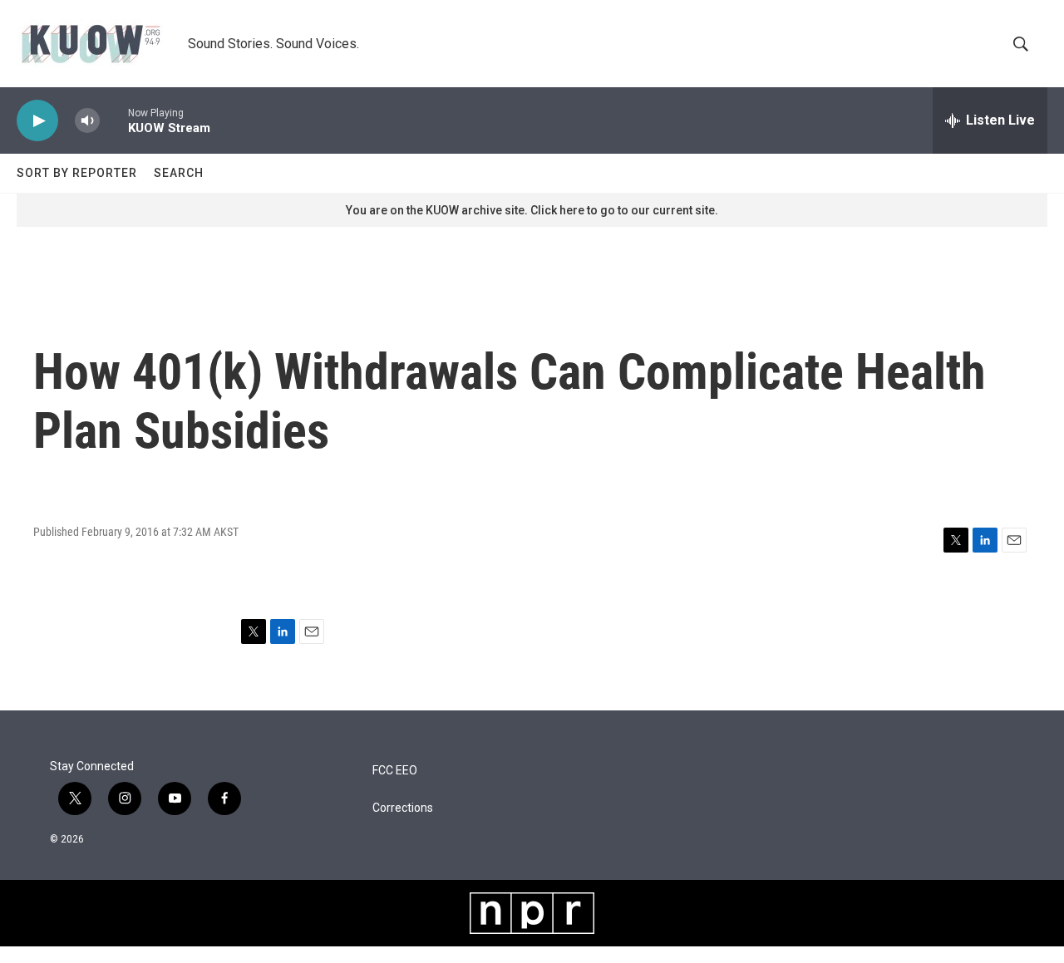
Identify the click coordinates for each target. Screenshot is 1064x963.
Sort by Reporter (77, 172)
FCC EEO (394, 770)
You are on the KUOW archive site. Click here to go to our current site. (532, 210)
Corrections (402, 808)
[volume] (87, 121)
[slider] (113, 120)
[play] (37, 120)
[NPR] (532, 913)
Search (179, 172)
